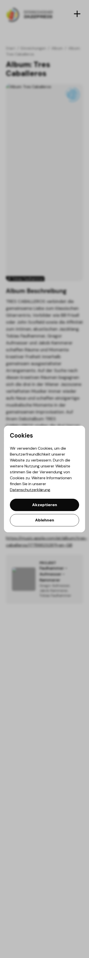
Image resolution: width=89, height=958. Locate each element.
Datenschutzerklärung (30, 489)
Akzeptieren (44, 504)
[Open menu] (77, 14)
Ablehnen (44, 520)
